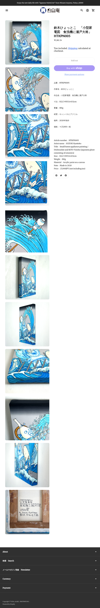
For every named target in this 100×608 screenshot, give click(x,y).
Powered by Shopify (9, 604)
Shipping (72, 48)
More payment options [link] (74, 74)
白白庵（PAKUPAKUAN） (22, 601)
